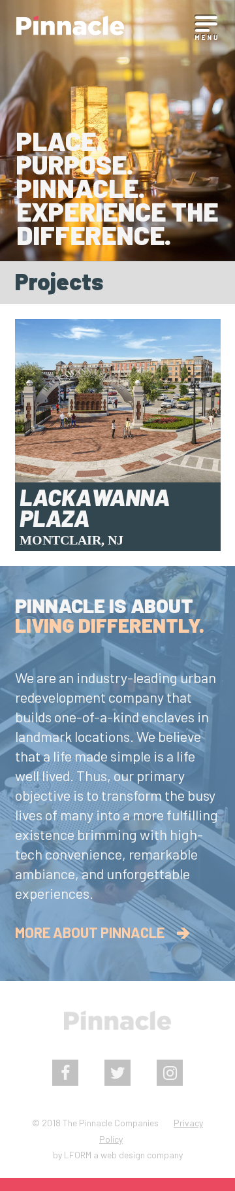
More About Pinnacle (91, 932)
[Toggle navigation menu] (206, 29)
